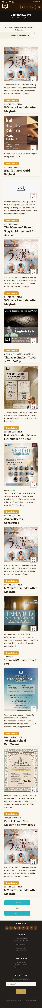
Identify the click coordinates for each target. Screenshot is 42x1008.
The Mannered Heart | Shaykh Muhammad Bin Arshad (20, 231)
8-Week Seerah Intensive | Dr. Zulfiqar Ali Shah (20, 437)
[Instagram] (6, 2)
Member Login (29, 7)
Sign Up (21, 991)
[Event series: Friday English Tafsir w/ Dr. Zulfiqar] (32, 354)
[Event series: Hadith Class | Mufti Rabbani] (20, 167)
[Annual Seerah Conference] (21, 464)
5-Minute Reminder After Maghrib (20, 109)
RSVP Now (7, 491)
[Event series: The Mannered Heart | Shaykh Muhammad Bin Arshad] (20, 224)
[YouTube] (10, 2)
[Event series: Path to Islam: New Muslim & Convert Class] (20, 818)
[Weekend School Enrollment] (21, 689)
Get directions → (21, 944)
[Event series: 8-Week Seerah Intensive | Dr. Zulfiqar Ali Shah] (21, 432)
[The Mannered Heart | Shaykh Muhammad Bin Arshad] (21, 188)
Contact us (36, 2)
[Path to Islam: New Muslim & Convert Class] (21, 770)
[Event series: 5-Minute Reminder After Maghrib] (21, 104)
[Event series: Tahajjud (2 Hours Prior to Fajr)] (12, 657)
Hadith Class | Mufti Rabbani (17, 172)
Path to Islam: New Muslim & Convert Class (19, 823)
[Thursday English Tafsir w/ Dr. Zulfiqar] (21, 326)
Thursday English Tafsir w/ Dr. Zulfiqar (20, 359)
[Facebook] (3, 2)
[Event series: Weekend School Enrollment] (21, 737)
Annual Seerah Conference (13, 521)
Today (17, 908)
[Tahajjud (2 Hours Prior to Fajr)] (21, 613)
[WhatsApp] (13, 2)
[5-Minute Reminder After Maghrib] (21, 64)
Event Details (11, 100)
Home (14, 18)
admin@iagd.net (21, 950)
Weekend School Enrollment (15, 742)
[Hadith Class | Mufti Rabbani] (21, 133)
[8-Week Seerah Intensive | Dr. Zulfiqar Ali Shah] (21, 387)
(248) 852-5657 (21, 948)
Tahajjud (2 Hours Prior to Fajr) (20, 662)
